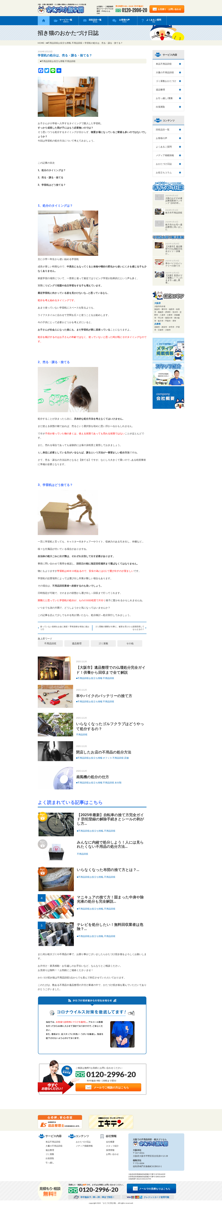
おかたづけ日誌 (164, 163)
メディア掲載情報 (165, 155)
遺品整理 (77, 643)
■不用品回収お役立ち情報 (58, 43)
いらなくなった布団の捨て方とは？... (108, 869)
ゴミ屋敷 (103, 643)
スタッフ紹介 (112, 1146)
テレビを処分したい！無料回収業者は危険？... (110, 926)
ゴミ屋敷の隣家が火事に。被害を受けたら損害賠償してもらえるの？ (119, 627)
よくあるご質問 (153, 20)
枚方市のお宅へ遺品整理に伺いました (173, 227)
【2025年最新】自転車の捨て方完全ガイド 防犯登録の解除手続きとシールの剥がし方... (110, 819)
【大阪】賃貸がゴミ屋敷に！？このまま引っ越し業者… (173, 279)
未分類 (118, 782)
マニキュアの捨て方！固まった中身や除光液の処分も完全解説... (110, 899)
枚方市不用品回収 (173, 212)
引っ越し (50, 1162)
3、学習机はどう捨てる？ (52, 184)
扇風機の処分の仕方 (92, 777)
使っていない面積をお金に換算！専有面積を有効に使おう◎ (64, 627)
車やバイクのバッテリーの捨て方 (104, 695)
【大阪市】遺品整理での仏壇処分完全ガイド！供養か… (173, 250)
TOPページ (44, 20)
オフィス (107, 757)
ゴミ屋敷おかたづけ (166, 81)
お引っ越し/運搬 (164, 98)
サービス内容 (170, 54)
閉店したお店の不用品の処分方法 (103, 752)
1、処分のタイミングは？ (52, 170)
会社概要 (110, 1141)
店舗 (126, 757)
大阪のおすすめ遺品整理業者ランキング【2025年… (173, 200)
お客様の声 (124, 20)
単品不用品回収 (164, 63)
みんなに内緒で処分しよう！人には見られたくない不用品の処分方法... (110, 844)
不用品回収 (77, 43)
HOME (41, 43)
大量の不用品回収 (165, 72)
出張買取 (160, 106)
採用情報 (110, 1150)
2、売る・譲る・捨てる (50, 177)
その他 (130, 643)
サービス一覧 (66, 20)
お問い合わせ (112, 1154)
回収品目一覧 (95, 20)
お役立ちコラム (164, 172)
